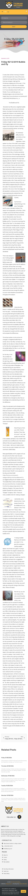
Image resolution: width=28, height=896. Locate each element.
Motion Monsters (23, 883)
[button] (26, 11)
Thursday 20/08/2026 (7, 766)
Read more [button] (16, 893)
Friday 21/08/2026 (6, 757)
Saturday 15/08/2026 (7, 795)
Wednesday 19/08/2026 (7, 775)
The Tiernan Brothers (15, 882)
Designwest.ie (9, 883)
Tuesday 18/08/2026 (7, 785)
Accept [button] (23, 891)
